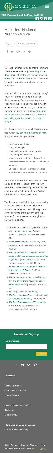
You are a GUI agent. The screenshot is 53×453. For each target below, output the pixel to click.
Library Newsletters (13, 386)
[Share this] (7, 51)
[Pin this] (29, 51)
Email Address (12, 341)
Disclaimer (9, 410)
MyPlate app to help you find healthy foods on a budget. (25, 118)
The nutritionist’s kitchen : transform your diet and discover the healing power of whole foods (28, 281)
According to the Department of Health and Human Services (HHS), (25, 75)
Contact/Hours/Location (15, 390)
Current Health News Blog (16, 429)
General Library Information (17, 405)
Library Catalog (11, 395)
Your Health (9, 375)
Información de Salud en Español (19, 425)
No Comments (28, 44)
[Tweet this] (12, 51)
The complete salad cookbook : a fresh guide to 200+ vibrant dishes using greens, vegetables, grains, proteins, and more (28, 256)
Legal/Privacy (10, 415)
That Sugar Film (16, 291)
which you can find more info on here (27, 132)
